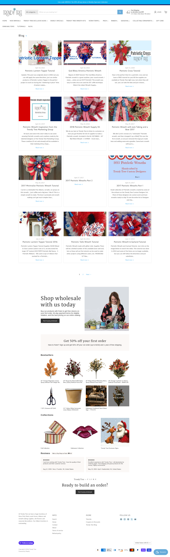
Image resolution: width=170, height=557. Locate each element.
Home (4, 21)
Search (54, 519)
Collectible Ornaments (142, 21)
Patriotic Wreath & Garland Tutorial (130, 242)
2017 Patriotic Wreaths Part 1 (130, 185)
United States (141, 543)
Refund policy (56, 533)
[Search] (120, 12)
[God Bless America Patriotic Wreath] (85, 53)
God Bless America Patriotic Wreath (85, 71)
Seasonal (125, 21)
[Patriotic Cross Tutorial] (130, 53)
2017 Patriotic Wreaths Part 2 (79, 180)
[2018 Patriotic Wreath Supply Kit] (85, 109)
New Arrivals (15, 21)
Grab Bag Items (8, 26)
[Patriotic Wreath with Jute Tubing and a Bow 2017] (130, 109)
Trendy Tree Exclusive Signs (35, 21)
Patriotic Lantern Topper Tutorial (40, 71)
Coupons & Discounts (93, 522)
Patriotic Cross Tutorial (130, 71)
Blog (30, 26)
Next (88, 274)
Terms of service (57, 530)
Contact (54, 525)
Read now (39, 89)
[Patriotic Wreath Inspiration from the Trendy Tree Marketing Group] (40, 109)
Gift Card (160, 21)
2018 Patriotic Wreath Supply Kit (85, 127)
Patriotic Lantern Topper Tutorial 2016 (40, 242)
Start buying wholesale (50, 321)
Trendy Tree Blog (91, 525)
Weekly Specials (56, 21)
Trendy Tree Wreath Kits (76, 21)
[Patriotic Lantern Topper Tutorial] (40, 53)
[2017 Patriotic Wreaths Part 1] (130, 167)
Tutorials (21, 26)
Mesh (105, 21)
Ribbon (114, 21)
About (54, 527)
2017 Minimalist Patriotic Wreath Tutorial (40, 185)
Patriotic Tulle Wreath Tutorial (85, 242)
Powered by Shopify (24, 551)
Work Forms (94, 21)
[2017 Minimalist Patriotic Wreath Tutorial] (40, 167)
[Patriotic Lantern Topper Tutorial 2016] (40, 224)
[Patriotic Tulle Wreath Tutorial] (85, 224)
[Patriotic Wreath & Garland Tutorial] (130, 224)
